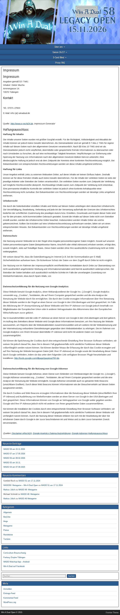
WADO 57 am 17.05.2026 (14, 454)
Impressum (11, 70)
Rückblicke (8, 535)
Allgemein (7, 512)
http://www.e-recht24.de (21, 123)
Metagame (7, 526)
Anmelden (7, 589)
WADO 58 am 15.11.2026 (14, 449)
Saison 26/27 (59, 52)
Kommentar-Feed (10, 598)
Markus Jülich (9, 490)
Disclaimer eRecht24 (21, 433)
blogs (5, 521)
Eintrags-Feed (9, 593)
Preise (6, 530)
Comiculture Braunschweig (14, 553)
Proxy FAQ (60, 62)
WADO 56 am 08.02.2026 (14, 458)
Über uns (59, 46)
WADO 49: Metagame (27, 490)
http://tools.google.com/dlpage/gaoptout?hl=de (36, 358)
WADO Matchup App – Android (16, 562)
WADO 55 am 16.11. (12, 462)
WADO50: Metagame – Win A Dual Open (20, 485)
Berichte (6, 517)
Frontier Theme (112, 612)
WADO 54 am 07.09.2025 (14, 467)
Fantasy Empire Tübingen (14, 557)
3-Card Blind (58, 57)
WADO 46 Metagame (27, 498)
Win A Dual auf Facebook (14, 566)
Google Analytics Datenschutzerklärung (51, 433)
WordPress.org (9, 602)
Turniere (6, 539)
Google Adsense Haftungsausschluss (90, 433)
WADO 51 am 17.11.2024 (29, 481)
